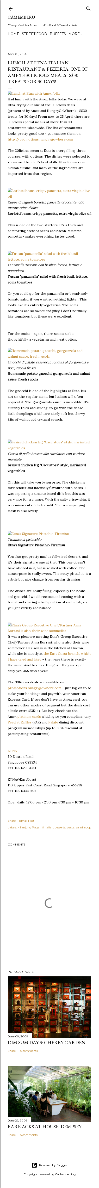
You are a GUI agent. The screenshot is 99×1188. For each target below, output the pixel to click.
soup (87, 827)
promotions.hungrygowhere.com (34, 688)
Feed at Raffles (19, 722)
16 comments (28, 1051)
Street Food (34, 34)
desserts (60, 827)
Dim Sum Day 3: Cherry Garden (46, 1042)
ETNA (12, 751)
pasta (70, 827)
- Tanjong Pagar (29, 827)
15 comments (28, 1135)
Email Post (26, 820)
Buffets (58, 34)
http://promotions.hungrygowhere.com (40, 139)
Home (13, 34)
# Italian (47, 827)
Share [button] (12, 820)
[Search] (88, 7)
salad (79, 827)
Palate (53, 722)
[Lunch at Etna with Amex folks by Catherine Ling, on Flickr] (34, 93)
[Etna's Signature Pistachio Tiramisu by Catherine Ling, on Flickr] (38, 534)
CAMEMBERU (21, 17)
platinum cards (29, 716)
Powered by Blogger (53, 1165)
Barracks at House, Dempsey (44, 1126)
